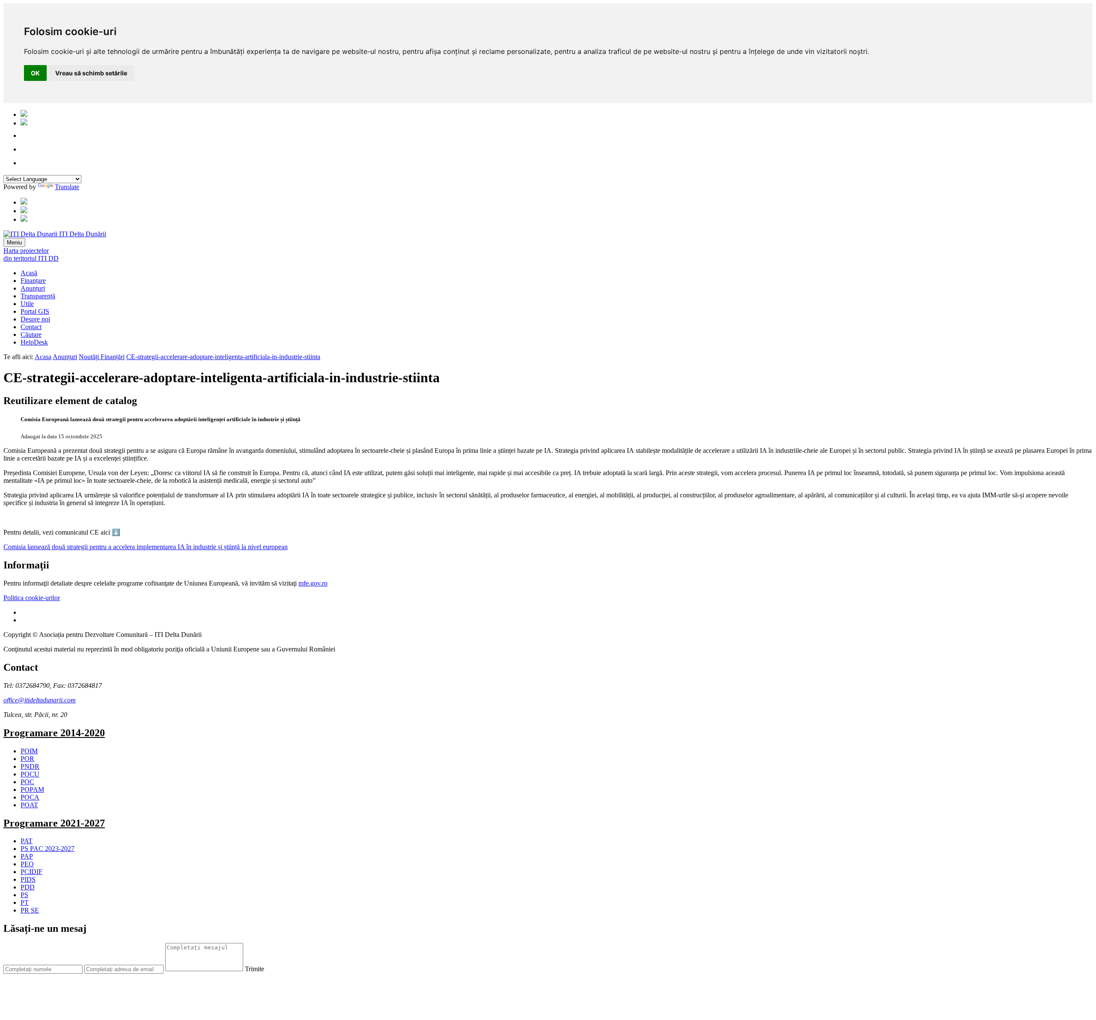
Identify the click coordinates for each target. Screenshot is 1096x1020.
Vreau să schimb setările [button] (91, 73)
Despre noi (35, 319)
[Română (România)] (24, 114)
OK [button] (35, 73)
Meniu (14, 242)
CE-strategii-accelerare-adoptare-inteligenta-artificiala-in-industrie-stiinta (223, 356)
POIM (29, 751)
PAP (27, 856)
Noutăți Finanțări (102, 356)
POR (27, 758)
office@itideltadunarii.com (39, 700)
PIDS (28, 879)
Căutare (31, 334)
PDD (28, 887)
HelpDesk (34, 342)
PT (25, 902)
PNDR (30, 766)
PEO (27, 864)
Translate (67, 186)
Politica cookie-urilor (31, 597)
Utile (27, 303)
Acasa (43, 356)
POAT (29, 805)
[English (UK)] (24, 123)
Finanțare (33, 280)
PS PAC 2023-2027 (47, 848)
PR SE (30, 910)
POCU (30, 774)
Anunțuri (33, 288)
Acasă (29, 273)
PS (24, 894)
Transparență (38, 296)
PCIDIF (31, 871)
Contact (31, 326)
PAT (27, 841)
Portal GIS (35, 311)
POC (27, 781)
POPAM (32, 789)
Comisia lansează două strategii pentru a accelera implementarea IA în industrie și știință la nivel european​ (145, 546)
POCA (30, 797)
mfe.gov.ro (313, 583)
